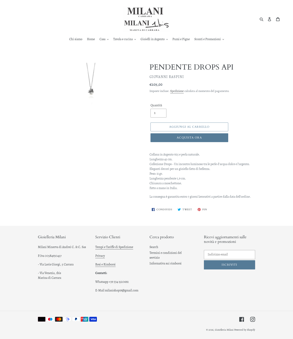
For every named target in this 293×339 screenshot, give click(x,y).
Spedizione (177, 91)
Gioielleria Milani (224, 329)
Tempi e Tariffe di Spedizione (114, 247)
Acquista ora (189, 138)
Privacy (100, 256)
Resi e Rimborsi (105, 264)
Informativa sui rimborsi (165, 263)
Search (153, 247)
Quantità (156, 105)
